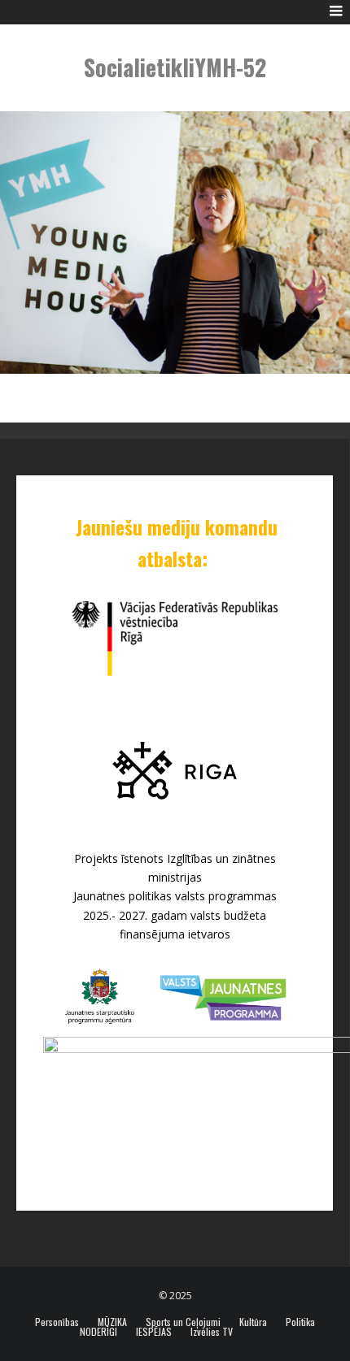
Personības (57, 1322)
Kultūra (253, 1322)
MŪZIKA (112, 1322)
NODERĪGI (98, 1332)
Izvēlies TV (211, 1332)
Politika (300, 1322)
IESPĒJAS (154, 1332)
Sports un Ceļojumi (183, 1322)
